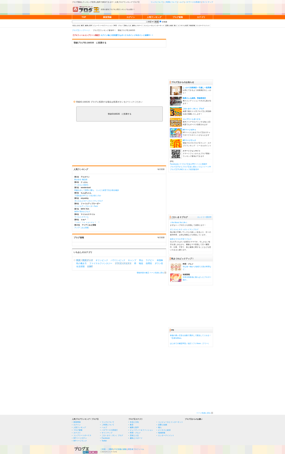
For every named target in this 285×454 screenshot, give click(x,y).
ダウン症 (159, 263)
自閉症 (149, 263)
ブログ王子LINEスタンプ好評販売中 (184, 169)
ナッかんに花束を (81, 185)
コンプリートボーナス (192, 119)
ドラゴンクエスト (123, 263)
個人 (175, 25)
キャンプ (132, 260)
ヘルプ (181, 2)
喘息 (141, 263)
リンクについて (157, 2)
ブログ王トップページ (81, 30)
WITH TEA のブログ (82, 212)
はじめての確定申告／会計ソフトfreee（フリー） (190, 343)
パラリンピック (118, 260)
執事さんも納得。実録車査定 (194, 98)
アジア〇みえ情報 (81, 228)
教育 (82, 25)
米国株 (160, 260)
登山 (141, 260)
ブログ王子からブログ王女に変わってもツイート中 (190, 167)
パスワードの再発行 (193, 2)
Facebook (106, 438)
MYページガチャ (189, 130)
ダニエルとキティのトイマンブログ (88, 201)
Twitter (104, 441)
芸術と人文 (127, 25)
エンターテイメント (203, 25)
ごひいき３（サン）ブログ (193, 109)
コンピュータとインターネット (154, 25)
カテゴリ (77, 433)
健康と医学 (88, 25)
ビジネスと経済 (183, 25)
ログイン (77, 425)
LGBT (90, 266)
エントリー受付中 (204, 217)
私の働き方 (81, 263)
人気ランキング (79, 427)
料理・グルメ (118, 25)
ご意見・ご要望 (106, 449)
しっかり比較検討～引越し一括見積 (197, 87)
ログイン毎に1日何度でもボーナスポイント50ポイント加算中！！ (126, 35)
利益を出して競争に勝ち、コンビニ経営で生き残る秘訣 (96, 190)
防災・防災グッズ (84, 260)
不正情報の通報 (120, 449)
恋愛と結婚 (169, 25)
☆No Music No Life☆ (178, 222)
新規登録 (77, 422)
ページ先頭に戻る (203, 413)
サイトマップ (207, 2)
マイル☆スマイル (81, 217)
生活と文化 (76, 25)
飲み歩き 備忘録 (80, 179)
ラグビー (150, 260)
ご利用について (170, 2)
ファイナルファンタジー (100, 263)
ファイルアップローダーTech (86, 206)
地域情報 (192, 25)
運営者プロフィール (136, 449)
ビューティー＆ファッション (103, 25)
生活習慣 (80, 266)
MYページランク (189, 140)
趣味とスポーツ (137, 25)
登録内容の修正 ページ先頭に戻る (150, 273)
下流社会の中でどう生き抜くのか (87, 196)
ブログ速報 (77, 430)
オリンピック (102, 260)
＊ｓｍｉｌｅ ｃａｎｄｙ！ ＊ (87, 222)
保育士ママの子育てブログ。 (181, 239)
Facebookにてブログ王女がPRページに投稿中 (188, 164)
